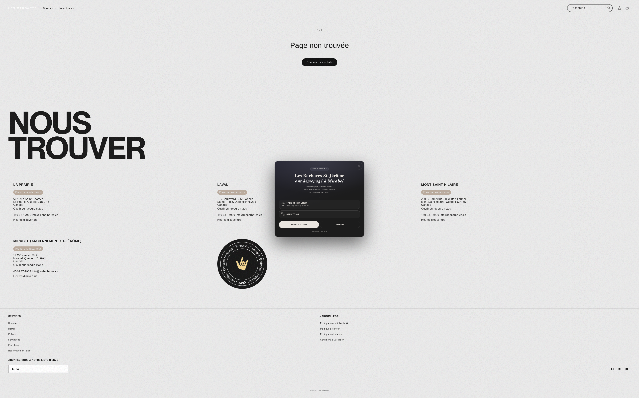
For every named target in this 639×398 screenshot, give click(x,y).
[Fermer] (359, 166)
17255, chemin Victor (298, 204)
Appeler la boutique (299, 224)
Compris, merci (319, 231)
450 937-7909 (293, 214)
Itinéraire (340, 224)
